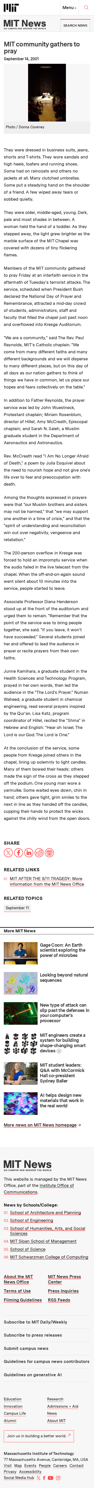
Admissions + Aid (62, 1406)
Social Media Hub (19, 1477)
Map (18, 1465)
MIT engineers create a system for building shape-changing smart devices (62, 1043)
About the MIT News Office (18, 1279)
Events (30, 1465)
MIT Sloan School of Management (43, 1241)
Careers (60, 1465)
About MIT (56, 1420)
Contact (76, 1465)
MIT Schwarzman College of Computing (49, 1257)
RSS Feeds (59, 1299)
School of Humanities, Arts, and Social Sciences (47, 1231)
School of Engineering (31, 1220)
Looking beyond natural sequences (64, 977)
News (52, 1413)
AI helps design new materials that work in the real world (62, 1100)
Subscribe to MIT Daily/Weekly (35, 1322)
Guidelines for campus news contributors (46, 1361)
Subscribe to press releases (33, 1335)
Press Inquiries (63, 1290)
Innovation (13, 1406)
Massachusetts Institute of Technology (39, 1453)
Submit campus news (26, 1348)
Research (55, 1399)
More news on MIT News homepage (40, 1124)
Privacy (10, 1471)
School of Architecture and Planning (45, 1212)
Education (13, 1399)
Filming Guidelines (23, 1299)
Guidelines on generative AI (33, 1374)
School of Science (27, 1249)
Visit (8, 1465)
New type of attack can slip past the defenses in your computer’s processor (64, 1012)
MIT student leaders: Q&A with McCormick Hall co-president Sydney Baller (62, 1072)
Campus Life (15, 1413)
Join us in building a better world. (36, 1436)
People (45, 1465)
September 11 (17, 908)
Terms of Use (17, 1290)
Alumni (10, 1420)
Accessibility (30, 1471)
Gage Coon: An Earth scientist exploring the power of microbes (62, 950)
